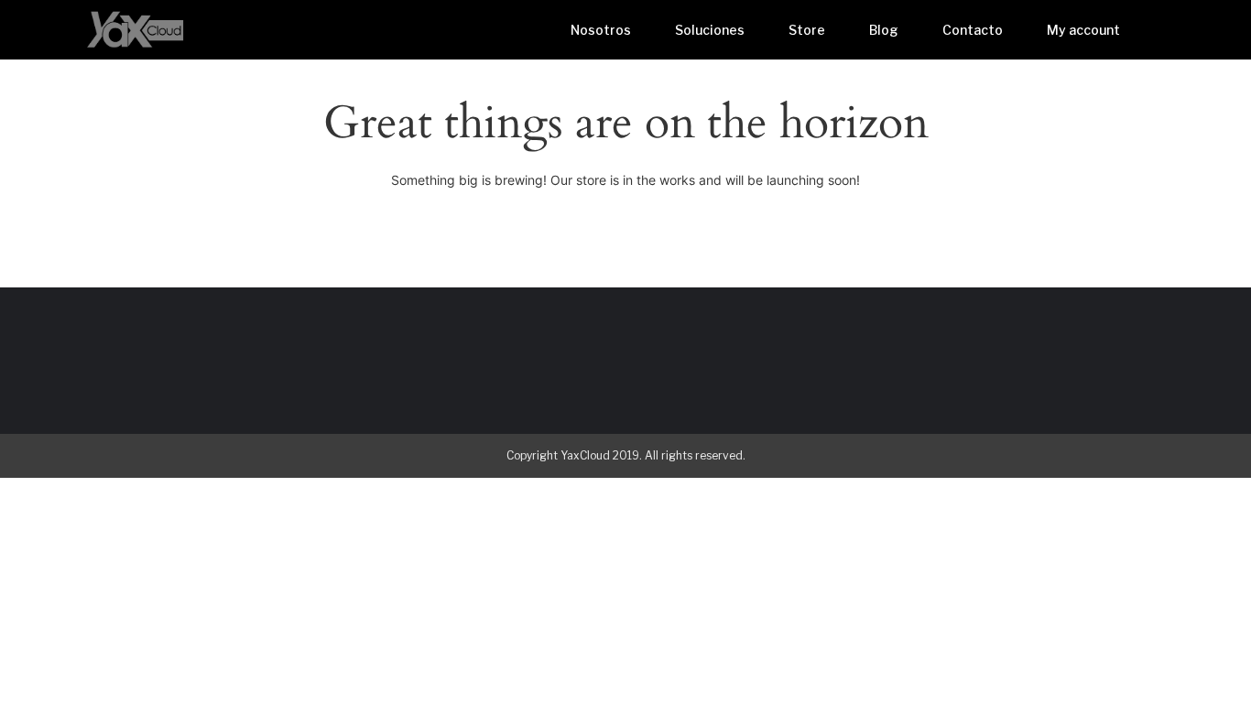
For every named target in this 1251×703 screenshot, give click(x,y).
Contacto (972, 30)
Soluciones (710, 30)
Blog (883, 30)
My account (1083, 30)
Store (807, 30)
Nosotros (601, 30)
